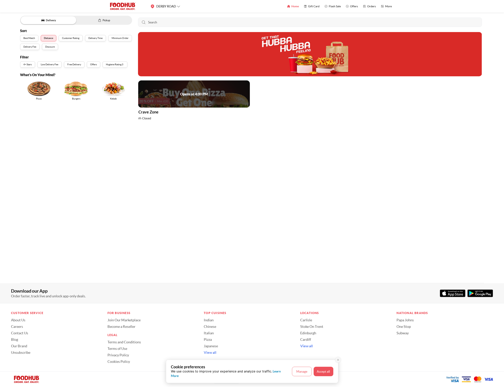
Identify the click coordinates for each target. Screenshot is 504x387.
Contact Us (19, 333)
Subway (403, 333)
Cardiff (305, 340)
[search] (310, 22)
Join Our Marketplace (124, 320)
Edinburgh (308, 333)
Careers (17, 327)
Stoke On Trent (311, 327)
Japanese (211, 346)
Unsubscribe (20, 353)
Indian (209, 320)
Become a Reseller (121, 327)
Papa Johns (405, 320)
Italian (209, 333)
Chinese (210, 327)
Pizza (208, 340)
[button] (194, 101)
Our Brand (19, 346)
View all (210, 353)
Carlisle (306, 320)
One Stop (404, 327)
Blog (14, 340)
